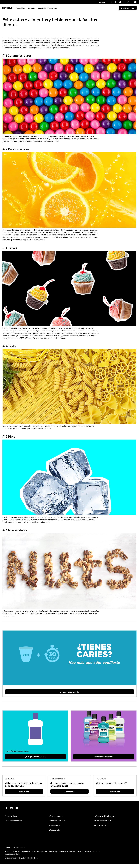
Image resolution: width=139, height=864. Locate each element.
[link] (101, 2)
